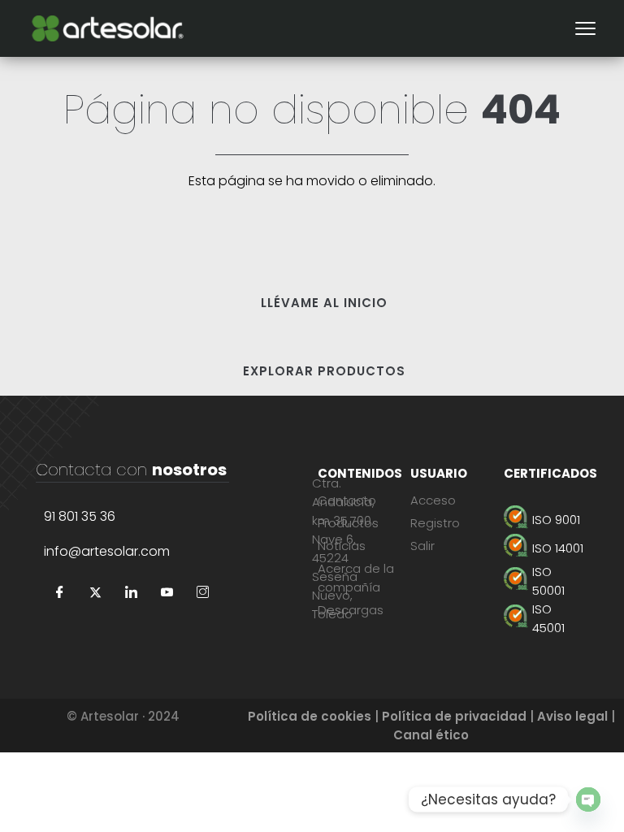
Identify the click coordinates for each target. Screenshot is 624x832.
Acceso (433, 500)
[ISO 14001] (546, 548)
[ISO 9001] (546, 519)
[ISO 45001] (546, 618)
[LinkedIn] (131, 593)
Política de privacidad (454, 716)
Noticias (342, 545)
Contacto (347, 500)
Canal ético (431, 734)
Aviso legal (572, 716)
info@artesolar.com (107, 551)
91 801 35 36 (79, 516)
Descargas (351, 609)
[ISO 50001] (546, 581)
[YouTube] (167, 593)
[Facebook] (60, 593)
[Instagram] (203, 593)
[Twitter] (96, 593)
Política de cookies (309, 716)
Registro (435, 522)
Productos (348, 522)
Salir (422, 545)
